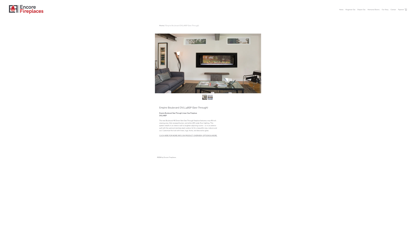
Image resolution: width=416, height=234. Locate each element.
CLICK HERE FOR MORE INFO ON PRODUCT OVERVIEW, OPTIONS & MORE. (188, 135)
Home (161, 25)
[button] (406, 9)
